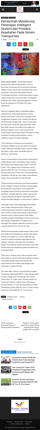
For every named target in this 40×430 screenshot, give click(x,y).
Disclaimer (9, 422)
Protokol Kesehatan (7, 299)
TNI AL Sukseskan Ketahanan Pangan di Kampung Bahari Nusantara (10, 325)
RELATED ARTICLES (8, 352)
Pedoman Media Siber (16, 424)
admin (5, 39)
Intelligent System (12, 297)
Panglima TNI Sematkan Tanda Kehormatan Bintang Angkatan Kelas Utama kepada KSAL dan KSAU (30, 326)
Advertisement (18, 422)
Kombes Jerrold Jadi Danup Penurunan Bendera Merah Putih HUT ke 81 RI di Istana (24, 381)
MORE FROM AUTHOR (25, 352)
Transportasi (12, 17)
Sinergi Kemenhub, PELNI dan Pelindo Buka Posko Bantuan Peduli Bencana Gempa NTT (23, 359)
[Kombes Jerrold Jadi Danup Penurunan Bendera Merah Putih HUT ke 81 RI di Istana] (6, 381)
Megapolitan (4, 17)
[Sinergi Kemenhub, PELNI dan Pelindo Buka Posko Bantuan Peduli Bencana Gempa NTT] (6, 359)
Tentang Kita (28, 422)
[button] (37, 9)
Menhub (22, 297)
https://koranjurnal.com (20, 342)
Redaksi (27, 424)
